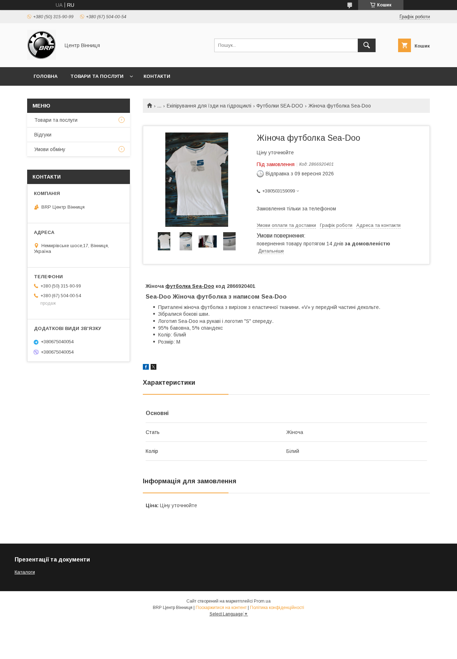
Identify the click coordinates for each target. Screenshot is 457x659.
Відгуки (42, 135)
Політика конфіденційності (277, 607)
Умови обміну (49, 149)
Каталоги (25, 572)
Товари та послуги (97, 76)
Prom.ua (262, 601)
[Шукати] (367, 45)
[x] (153, 368)
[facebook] (146, 368)
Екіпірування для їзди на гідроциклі (209, 106)
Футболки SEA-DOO (279, 106)
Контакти (157, 76)
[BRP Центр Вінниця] (41, 58)
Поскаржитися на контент (221, 607)
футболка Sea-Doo (189, 286)
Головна (45, 76)
